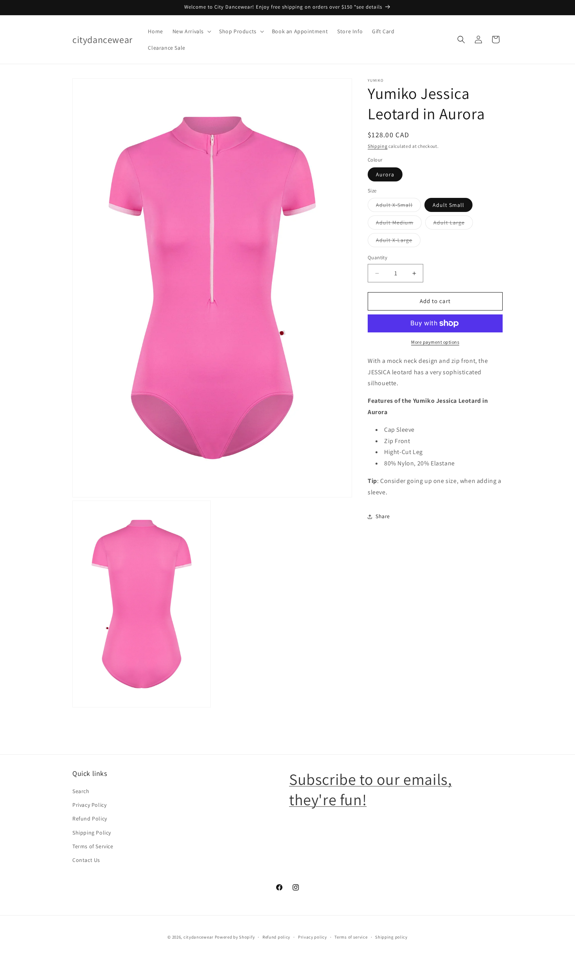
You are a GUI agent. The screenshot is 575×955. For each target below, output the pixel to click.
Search (81, 791)
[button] (191, 31)
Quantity (377, 258)
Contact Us (86, 859)
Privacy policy (312, 936)
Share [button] (383, 516)
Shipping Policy (91, 832)
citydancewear (198, 937)
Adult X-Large (398, 242)
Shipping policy (391, 936)
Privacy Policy (89, 805)
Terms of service (350, 936)
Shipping (378, 146)
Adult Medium (399, 224)
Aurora (385, 174)
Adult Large (453, 224)
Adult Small (448, 205)
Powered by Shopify (235, 937)
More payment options (435, 342)
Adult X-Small (398, 206)
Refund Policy (89, 818)
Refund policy (276, 936)
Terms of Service (92, 846)
